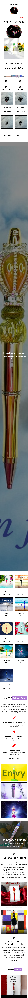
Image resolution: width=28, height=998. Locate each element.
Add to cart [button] (7, 111)
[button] (2, 18)
